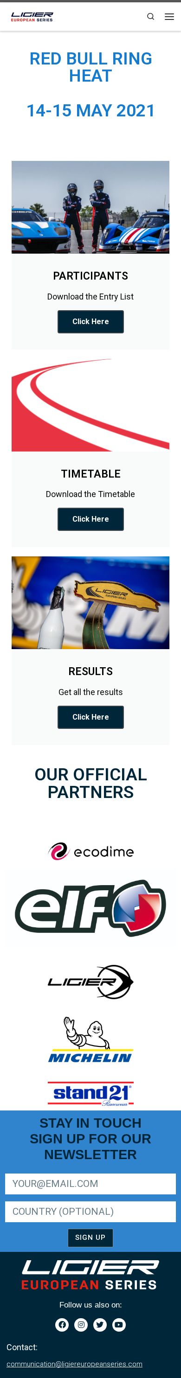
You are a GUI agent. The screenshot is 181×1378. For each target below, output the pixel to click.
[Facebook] (62, 1325)
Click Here (90, 321)
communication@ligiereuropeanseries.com (74, 1364)
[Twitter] (100, 1325)
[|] (33, 15)
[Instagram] (81, 1325)
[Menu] (169, 16)
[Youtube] (119, 1325)
